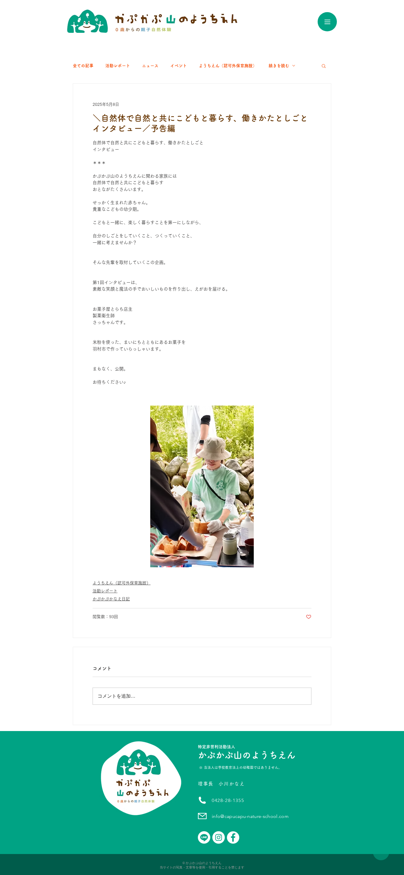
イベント (178, 66)
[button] (324, 65)
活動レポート (117, 66)
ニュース (150, 66)
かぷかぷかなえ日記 (111, 599)
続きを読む (279, 66)
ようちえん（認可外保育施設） (228, 66)
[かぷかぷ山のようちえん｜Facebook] (233, 837)
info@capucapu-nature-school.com (250, 816)
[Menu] (327, 21)
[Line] (204, 837)
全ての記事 (83, 66)
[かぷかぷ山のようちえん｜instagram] (218, 837)
